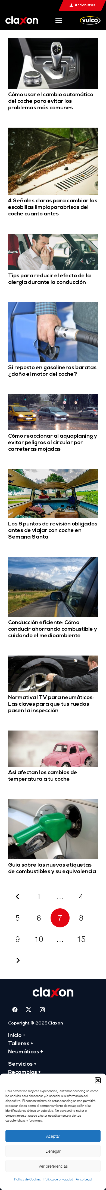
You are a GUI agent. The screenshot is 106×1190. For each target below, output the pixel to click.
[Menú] (58, 20)
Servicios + (22, 1064)
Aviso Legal (84, 1179)
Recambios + (24, 1072)
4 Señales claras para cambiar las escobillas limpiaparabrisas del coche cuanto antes (52, 207)
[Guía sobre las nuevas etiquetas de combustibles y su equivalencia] (53, 803)
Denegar (53, 1151)
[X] (28, 1010)
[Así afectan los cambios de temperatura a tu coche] (53, 734)
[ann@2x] (21, 20)
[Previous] (17, 896)
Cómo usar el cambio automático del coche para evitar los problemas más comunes (50, 101)
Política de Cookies (27, 1179)
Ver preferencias (53, 1166)
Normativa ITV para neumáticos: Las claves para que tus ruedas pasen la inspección (50, 704)
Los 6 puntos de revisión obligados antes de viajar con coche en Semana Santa (52, 530)
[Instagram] (42, 1010)
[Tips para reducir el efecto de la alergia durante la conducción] (53, 237)
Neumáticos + (25, 1052)
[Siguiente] (17, 960)
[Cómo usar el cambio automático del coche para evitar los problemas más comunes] (53, 42)
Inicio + (16, 1035)
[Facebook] (15, 1010)
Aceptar (53, 1136)
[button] (98, 1080)
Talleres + (20, 1044)
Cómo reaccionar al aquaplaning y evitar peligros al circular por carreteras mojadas (52, 443)
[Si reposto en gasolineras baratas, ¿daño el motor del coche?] (53, 306)
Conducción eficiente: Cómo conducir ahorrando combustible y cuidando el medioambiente (52, 629)
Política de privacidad (58, 1179)
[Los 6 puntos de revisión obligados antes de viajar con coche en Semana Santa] (53, 473)
